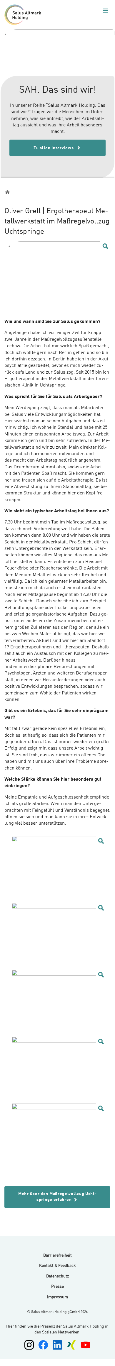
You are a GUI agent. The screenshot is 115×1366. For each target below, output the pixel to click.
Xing (71, 1345)
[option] (57, 103)
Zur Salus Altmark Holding (24, 14)
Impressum (57, 1297)
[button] (105, 10)
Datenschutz (57, 1276)
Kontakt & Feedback (57, 1266)
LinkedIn (57, 1345)
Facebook (43, 1345)
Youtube (85, 1345)
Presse (57, 1286)
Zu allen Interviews (54, 148)
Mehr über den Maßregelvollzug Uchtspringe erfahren (57, 1197)
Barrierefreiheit (57, 1255)
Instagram (29, 1345)
